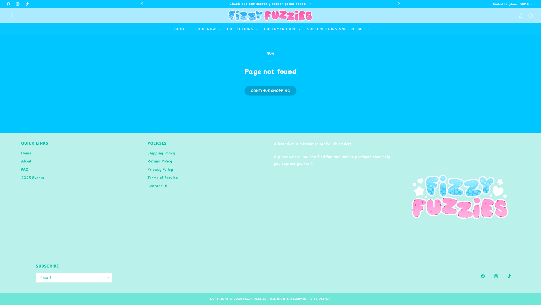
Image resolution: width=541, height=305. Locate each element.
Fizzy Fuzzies (254, 299)
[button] (13, 15)
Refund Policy (160, 161)
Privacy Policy (160, 169)
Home (26, 152)
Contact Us (158, 185)
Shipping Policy (161, 152)
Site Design (320, 299)
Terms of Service (163, 177)
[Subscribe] (107, 278)
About (26, 161)
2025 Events (32, 177)
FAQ (25, 169)
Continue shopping (270, 90)
